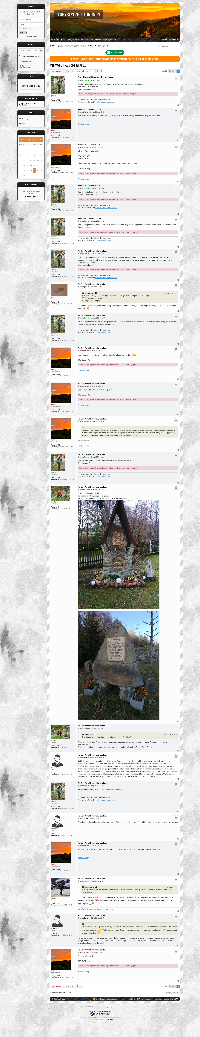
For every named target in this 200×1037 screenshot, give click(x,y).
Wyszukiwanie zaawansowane (25, 66)
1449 (57, 903)
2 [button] (175, 71)
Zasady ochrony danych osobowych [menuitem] (88, 40)
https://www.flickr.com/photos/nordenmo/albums (95, 909)
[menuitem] (105, 40)
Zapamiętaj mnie (26, 28)
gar (52, 297)
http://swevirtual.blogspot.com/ (106, 102)
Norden (53, 898)
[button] (169, 71)
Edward (54, 768)
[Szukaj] (41, 50)
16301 (58, 135)
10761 (58, 100)
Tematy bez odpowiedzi (30, 56)
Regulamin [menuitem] (67, 40)
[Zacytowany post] (96, 293)
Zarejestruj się (31, 36)
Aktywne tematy (27, 61)
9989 (57, 302)
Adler (53, 130)
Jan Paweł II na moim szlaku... (68, 65)
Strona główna (26, 119)
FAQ (23, 123)
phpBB (96, 1017)
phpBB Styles (106, 1011)
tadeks (53, 502)
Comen (53, 95)
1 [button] (172, 71)
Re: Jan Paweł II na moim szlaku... (92, 251)
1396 (57, 507)
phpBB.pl (110, 1019)
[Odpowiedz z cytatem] (176, 77)
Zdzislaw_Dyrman (31, 196)
